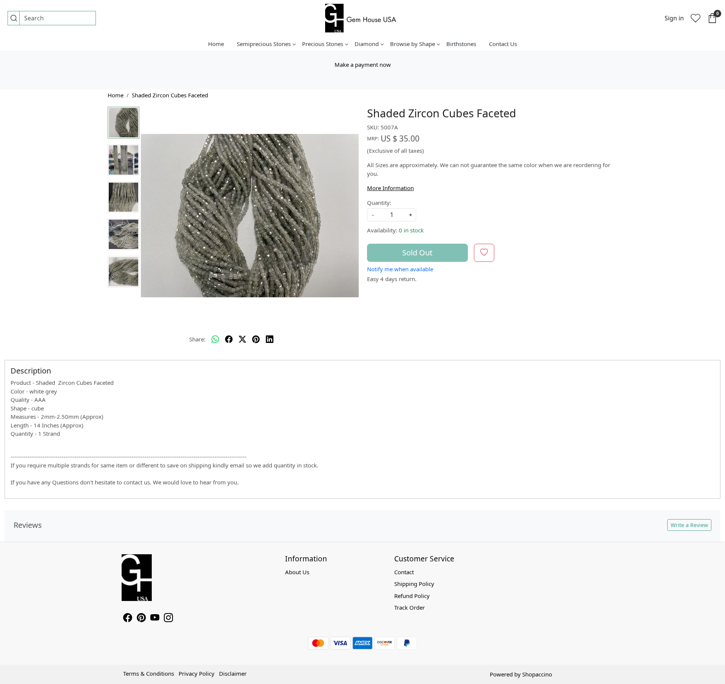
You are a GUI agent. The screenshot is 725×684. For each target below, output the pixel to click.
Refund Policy (412, 595)
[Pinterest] (141, 618)
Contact (404, 572)
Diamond (367, 44)
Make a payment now (363, 64)
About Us (297, 572)
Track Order (409, 607)
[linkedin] (269, 339)
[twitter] (242, 339)
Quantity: (379, 202)
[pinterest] (256, 339)
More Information (390, 188)
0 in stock (411, 230)
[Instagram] (168, 618)
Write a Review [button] (689, 525)
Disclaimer (233, 673)
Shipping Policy (414, 583)
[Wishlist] (695, 18)
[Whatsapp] (215, 339)
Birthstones (461, 44)
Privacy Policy (196, 673)
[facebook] (229, 339)
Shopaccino (537, 674)
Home (216, 44)
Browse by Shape (412, 44)
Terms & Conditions (148, 673)
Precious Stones (322, 44)
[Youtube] (155, 618)
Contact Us (503, 44)
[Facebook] (128, 618)
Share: (197, 339)
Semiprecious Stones (264, 44)
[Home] (362, 18)
